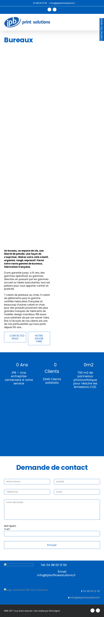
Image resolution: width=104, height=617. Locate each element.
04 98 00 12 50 (91, 591)
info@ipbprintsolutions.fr (62, 3)
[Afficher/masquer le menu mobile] (99, 18)
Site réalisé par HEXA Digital (47, 611)
